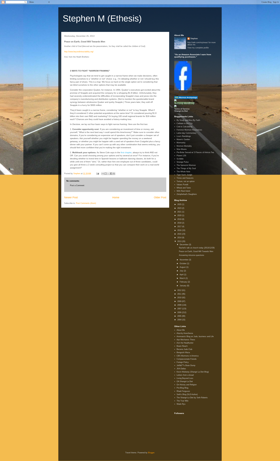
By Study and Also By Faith (188, 120)
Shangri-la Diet (181, 111)
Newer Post (71, 197)
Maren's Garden (183, 139)
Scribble (180, 159)
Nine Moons (182, 149)
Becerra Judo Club (184, 349)
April (182, 274)
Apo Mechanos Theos (186, 340)
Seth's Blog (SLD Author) (187, 394)
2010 (179, 297)
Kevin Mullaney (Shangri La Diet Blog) (193, 372)
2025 (179, 204)
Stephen (194, 38)
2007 (179, 309)
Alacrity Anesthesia (185, 333)
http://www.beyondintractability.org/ (78, 52)
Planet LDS (181, 155)
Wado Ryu (181, 404)
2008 (179, 305)
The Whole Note (183, 172)
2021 (179, 212)
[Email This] (102, 173)
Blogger (151, 453)
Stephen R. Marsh (180, 60)
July (182, 271)
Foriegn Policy (183, 362)
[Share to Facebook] (111, 173)
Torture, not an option (186, 181)
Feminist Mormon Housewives (189, 130)
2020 (179, 215)
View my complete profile (198, 48)
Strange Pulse (183, 162)
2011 (179, 294)
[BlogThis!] (105, 173)
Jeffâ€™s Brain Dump (186, 365)
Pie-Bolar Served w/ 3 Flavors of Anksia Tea (195, 152)
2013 (179, 241)
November (184, 260)
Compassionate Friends (187, 359)
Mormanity (181, 143)
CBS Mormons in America (187, 356)
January (183, 286)
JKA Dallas (181, 369)
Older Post (160, 197)
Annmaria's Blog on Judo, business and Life (195, 336)
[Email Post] (97, 173)
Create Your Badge (181, 92)
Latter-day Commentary (186, 133)
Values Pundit (182, 184)
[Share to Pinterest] (113, 173)
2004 (179, 320)
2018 (179, 223)
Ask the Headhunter (185, 343)
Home (115, 197)
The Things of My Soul (186, 168)
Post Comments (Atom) (86, 203)
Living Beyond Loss (185, 378)
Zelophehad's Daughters (187, 194)
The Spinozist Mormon (186, 165)
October (183, 263)
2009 (179, 301)
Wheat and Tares (184, 188)
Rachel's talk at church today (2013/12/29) (197, 248)
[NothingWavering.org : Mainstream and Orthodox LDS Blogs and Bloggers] (184, 104)
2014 (179, 237)
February (184, 282)
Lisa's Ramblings (184, 136)
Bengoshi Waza (183, 352)
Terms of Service (181, 109)
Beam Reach (182, 346)
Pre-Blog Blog (182, 388)
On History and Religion (187, 385)
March (183, 278)
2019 (179, 219)
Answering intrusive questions (191, 255)
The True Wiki (182, 401)
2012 (179, 290)
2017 (179, 226)
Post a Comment (77, 185)
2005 (179, 316)
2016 (179, 230)
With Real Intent (183, 191)
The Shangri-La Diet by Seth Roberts (192, 397)
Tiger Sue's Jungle (184, 175)
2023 (179, 208)
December (184, 244)
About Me (181, 330)
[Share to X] (108, 173)
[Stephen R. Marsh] (183, 90)
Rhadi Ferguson (183, 391)
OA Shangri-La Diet (185, 381)
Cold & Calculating (184, 127)
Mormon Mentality (184, 146)
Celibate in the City (185, 123)
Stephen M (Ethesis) (102, 18)
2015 (179, 234)
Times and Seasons (185, 178)
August (183, 267)
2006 (179, 312)
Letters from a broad (185, 375)
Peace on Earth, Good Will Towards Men (196, 251)
